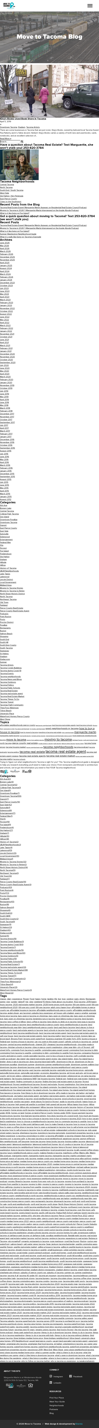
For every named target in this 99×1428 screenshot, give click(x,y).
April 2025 (4, 262)
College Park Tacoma (9, 514)
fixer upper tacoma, (9, 1087)
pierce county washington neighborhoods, (19, 1227)
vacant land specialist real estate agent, (70, 1341)
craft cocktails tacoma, (83, 1056)
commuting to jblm (9, 729)
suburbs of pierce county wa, (34, 1272)
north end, (76, 1201)
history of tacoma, (85, 1107)
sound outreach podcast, (39, 1252)
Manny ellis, (84, 1153)
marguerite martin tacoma (9, 736)
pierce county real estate (25, 743)
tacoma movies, (13, 1298)
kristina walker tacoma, (75, 1141)
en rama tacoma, (88, 1076)
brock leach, (5, 1039)
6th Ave (3, 505)
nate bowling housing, (48, 1193)
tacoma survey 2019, (45, 1321)
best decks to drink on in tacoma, (62, 1021)
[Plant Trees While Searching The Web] (49, 91)
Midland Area (5, 585)
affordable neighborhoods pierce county (17, 725)
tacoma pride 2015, (46, 1304)
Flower (26, 999)
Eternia (63, 1424)
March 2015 (5, 493)
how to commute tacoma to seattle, (71, 1121)
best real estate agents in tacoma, (28, 1030)
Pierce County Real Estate (11, 608)
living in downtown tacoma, (46, 1147)
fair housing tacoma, (47, 1078)
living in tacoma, (18, 1150)
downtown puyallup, (9, 1064)
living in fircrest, (66, 1147)
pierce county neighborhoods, (43, 1221)
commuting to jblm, (41, 1053)
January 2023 (6, 305)
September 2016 (7, 448)
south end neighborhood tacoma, (82, 1252)
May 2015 (4, 488)
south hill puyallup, (75, 1255)
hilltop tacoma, (47, 1107)
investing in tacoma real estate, (52, 1133)
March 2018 (5, 408)
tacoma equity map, (70, 1284)
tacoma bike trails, (8, 1278)
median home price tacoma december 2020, (33, 1164)
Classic (3, 999)
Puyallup (3, 625)
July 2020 (4, 365)
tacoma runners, (28, 1318)
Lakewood (4, 576)
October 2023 (6, 285)
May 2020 (4, 371)
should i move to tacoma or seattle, (32, 1250)
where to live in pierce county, (61, 1358)
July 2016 (4, 454)
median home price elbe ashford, (77, 1158)
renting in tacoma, (57, 1238)
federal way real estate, (78, 1078)
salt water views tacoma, (35, 1244)
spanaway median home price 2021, (47, 1264)
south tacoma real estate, (71, 1261)
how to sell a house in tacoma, (23, 1130)
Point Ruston (5, 616)
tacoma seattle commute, (62, 1318)
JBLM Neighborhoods (9, 571)
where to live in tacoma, (85, 1358)
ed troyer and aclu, (75, 1073)
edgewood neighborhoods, (34, 1076)
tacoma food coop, (47, 1287)
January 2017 (5, 436)
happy (37, 999)
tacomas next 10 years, (25, 1329)
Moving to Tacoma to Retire (12, 591)
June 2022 (4, 317)
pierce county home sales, (30, 1218)
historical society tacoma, (65, 1107)
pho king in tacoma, (50, 1215)
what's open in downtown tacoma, (70, 1355)
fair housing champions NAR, (25, 1078)
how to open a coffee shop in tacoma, (17, 1127)
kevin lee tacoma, (38, 1141)
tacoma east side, (16, 1284)
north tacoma (6, 743)
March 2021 (5, 345)
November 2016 (7, 442)
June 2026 (5, 243)
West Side (4, 193)
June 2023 (4, 291)
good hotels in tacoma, (23, 1098)
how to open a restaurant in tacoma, (50, 1127)
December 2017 (7, 414)
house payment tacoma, (82, 1113)
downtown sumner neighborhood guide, (53, 1064)
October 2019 (6, 388)
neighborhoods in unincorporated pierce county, (21, 1198)
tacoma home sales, (51, 1292)
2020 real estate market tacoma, (28, 1004)
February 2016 (6, 468)
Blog (52, 1413)
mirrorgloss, (61, 1170)
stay (8, 1001)
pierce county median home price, (74, 1218)
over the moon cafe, (86, 1210)
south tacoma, (53, 1258)
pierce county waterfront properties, (54, 1227)
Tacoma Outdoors (8, 682)
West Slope (5, 719)
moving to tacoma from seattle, (28, 1187)
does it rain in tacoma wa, (18, 1061)
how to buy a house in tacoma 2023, (66, 1118)
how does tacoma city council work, (63, 1116)
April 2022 (4, 322)
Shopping (4, 636)
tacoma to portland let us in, (68, 1321)
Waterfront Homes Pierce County (15, 716)
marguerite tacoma (25, 736)
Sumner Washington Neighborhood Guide (18, 234)
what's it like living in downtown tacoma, (37, 1355)
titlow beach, (75, 1338)
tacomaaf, (89, 1327)
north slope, (52, 1204)
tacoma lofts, (67, 1295)
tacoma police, (16, 1304)
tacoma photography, (23, 1301)
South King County (8, 645)
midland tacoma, (30, 1170)
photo (82, 999)
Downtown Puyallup (8, 519)
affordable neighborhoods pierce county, (55, 1010)
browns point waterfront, (35, 1039)
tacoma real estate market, (77, 1309)
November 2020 (7, 357)
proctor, (53, 1232)
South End (4, 639)
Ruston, (83, 1241)
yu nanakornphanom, (86, 1361)
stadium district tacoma (68, 743)
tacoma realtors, (91, 1315)
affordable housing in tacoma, (23, 1010)
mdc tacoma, (31, 1158)
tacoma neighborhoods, (77, 1298)
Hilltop (3, 565)
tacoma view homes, (33, 1324)
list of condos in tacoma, (70, 1144)
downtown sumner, (26, 1064)
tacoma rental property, (10, 1318)
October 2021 (6, 337)
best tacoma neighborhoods (44, 725)
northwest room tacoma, (79, 1207)
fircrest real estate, (49, 1084)
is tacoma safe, (19, 1138)
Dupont (3, 525)
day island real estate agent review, (42, 1059)
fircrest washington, (67, 1084)
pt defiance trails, (38, 1235)
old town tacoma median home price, (24, 1210)
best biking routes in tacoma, (69, 1019)
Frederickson (5, 554)
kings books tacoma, (55, 1141)
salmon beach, (17, 1244)
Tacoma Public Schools (10, 688)
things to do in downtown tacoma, (56, 1332)
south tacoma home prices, (72, 1258)
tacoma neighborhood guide (34, 747)
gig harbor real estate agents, (53, 1096)
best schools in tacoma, (54, 1030)
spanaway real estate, (73, 1264)
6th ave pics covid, (27, 1007)
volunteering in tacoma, (73, 1344)
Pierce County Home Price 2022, (73, 1215)
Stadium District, (56, 1267)
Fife (1, 545)
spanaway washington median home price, (30, 1267)
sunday (14, 1001)
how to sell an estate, (46, 1130)
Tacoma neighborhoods (10, 676)
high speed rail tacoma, (56, 1104)
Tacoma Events (7, 673)
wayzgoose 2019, (35, 1349)
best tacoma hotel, (74, 1030)
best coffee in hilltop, (17, 1021)
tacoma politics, (30, 1304)
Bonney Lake (5, 508)
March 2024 (5, 274)
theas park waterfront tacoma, (27, 1332)
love (64, 999)
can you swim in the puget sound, (50, 1041)
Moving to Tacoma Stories (11, 588)
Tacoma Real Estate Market (12, 696)
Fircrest (3, 548)
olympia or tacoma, (49, 1210)
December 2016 (7, 439)
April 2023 (4, 297)
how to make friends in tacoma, (59, 1124)
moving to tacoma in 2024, (78, 1187)
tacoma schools (19, 759)
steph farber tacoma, (87, 1269)
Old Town (4, 602)
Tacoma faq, (15, 1287)
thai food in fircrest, (66, 1329)
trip (26, 1001)
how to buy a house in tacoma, (36, 1118)
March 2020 (5, 376)
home (43, 999)
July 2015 (4, 482)
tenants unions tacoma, (46, 1329)
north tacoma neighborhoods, (37, 1207)
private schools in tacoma (45, 743)
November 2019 (7, 385)
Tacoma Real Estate (9, 690)
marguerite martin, (20, 1155)
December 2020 (7, 354)
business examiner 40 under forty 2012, (64, 1039)
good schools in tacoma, (73, 1098)
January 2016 (6, 471)
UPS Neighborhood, (20, 1341)
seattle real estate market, (26, 1247)
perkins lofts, (27, 1215)
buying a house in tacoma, (23, 1041)
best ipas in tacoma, (86, 1021)
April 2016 (4, 462)
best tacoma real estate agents (64, 725)
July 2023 (4, 288)
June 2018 (4, 402)
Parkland (3, 605)
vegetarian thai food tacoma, (41, 1344)
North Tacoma (6, 187)
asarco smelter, (82, 1013)
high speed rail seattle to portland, (30, 1104)
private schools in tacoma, (75, 1230)
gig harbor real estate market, (80, 1096)
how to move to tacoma (29, 732)
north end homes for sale (90, 740)
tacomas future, (7, 1329)
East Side (4, 531)
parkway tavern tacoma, (84, 1213)
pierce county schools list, (65, 1224)
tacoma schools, (43, 1318)
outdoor (70, 999)
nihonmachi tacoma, (63, 1201)
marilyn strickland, (78, 1155)
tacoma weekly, (23, 1327)
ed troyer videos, (14, 1076)
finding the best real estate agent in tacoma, (62, 1081)
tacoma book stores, (26, 1278)
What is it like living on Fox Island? (15, 213)
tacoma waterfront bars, (75, 1324)
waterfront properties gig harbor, (84, 1346)
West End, (48, 1349)
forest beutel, (24, 1087)
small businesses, (56, 1250)
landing (50, 999)
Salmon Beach (6, 633)
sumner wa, (69, 1272)
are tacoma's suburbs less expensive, (37, 1013)
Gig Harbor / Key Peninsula (11, 196)
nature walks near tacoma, (70, 1193)
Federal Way (5, 542)
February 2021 (6, 348)
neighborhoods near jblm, (81, 1198)
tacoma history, (15, 1290)
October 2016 (6, 445)
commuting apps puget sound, (55, 1050)
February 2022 (6, 328)
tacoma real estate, (63, 1304)
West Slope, (58, 1349)
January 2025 (6, 265)
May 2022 (4, 320)
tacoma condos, (43, 1281)
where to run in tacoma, (10, 1361)
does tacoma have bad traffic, (43, 1061)
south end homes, (59, 1252)
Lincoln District (6, 579)
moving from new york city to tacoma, (48, 1181)
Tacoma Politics (7, 685)
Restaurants (5, 628)
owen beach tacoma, (9, 1213)
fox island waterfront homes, (82, 1090)
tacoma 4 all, (13, 1275)
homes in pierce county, (69, 1110)
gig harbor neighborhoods (37, 729)
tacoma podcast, (81, 1301)
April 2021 (4, 342)
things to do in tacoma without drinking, (72, 1335)
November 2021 (7, 334)
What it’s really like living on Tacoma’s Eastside (20, 237)
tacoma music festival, (30, 1298)
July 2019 (4, 391)
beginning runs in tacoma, (44, 1019)
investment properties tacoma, (80, 1133)
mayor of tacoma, (17, 1158)
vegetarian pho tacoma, (17, 1344)
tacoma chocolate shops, (62, 1278)
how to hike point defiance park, (30, 1124)
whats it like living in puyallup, (35, 1358)
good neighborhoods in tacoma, (48, 1098)
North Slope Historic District (12, 593)
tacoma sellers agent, (83, 1318)
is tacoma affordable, (55, 1136)
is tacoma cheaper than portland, (79, 1136)
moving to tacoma (58, 739)
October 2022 (6, 311)
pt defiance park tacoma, (19, 1235)
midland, (4, 1170)
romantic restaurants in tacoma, (35, 1241)
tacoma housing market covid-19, (22, 1295)
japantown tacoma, (71, 1138)
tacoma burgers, (43, 1278)
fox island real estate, (23, 1090)
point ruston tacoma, (53, 1230)
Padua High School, (65, 1213)
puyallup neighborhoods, (57, 1235)
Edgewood (5, 537)
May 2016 (4, 459)
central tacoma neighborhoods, (22, 1044)
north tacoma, (90, 1204)
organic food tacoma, (67, 1210)
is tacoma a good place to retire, (31, 1136)
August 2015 (5, 479)
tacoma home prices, (54, 1290)
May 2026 (4, 245)
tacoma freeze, (63, 1287)
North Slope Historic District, (71, 1204)
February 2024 (6, 277)
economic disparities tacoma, (53, 1073)
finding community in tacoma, (29, 1081)
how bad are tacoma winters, (34, 1116)
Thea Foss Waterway (9, 708)
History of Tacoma (8, 568)
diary (9, 999)
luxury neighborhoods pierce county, (24, 1153)
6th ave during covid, (82, 1004)
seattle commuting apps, (87, 1244)
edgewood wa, (74, 1076)
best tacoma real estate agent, (53, 1033)
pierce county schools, (43, 1224)
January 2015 (6, 496)
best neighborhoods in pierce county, (43, 1024)
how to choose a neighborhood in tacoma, (36, 1121)
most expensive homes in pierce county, (26, 1175)
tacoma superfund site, (25, 1321)
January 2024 (6, 280)
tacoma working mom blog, (42, 1327)
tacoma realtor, (77, 1315)
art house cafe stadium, (64, 1013)
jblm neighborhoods (68, 732)
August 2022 (6, 314)
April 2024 (4, 271)
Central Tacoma (7, 184)
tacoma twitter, (87, 1321)
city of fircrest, (84, 1047)
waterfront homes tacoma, (26, 1346)
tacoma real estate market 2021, (37, 1312)
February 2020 (6, 379)
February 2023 (6, 302)
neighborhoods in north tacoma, (29, 1195)
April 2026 (4, 248)
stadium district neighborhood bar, (15, 1269)
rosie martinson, (57, 1241)
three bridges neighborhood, (56, 1338)
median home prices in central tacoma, (70, 1164)
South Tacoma (6, 648)
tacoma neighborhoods (58, 747)
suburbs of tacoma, (55, 1272)
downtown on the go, (84, 1061)
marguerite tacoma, (61, 1155)
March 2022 (5, 325)
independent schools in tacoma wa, (72, 1130)
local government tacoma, (62, 1150)
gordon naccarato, (22, 1101)
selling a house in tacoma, (49, 1247)
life (55, 999)
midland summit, (15, 1170)
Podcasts (4, 613)
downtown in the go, (65, 1061)
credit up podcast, (8, 1059)
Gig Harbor (5, 556)
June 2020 (5, 368)
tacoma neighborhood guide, (53, 1298)
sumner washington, (84, 1272)
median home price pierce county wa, (37, 1161)
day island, (21, 1059)
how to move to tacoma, (84, 1124)
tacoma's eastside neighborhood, (70, 1327)
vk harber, (58, 1344)
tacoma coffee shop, (82, 1278)
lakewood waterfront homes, (46, 1144)
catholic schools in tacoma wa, (78, 1041)
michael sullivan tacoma (38, 736)
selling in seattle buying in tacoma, (76, 1247)
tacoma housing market (16, 747)
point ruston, (38, 1230)
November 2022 (7, 308)
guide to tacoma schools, (71, 1101)
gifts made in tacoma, (66, 1093)
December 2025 (7, 257)
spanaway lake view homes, (18, 1264)
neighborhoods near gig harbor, (56, 1198)
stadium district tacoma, (67, 1269)
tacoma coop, (56, 1281)
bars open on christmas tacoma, (18, 1019)
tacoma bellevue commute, (85, 1275)
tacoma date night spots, (74, 1281)
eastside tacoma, (49, 1070)
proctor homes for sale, (67, 1232)
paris (76, 999)
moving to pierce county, (54, 1184)
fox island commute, (49, 1087)
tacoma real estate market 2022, (67, 1312)
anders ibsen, (14, 1013)
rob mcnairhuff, (14, 1241)
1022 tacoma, (80, 1001)
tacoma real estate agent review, (38, 1307)
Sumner (3, 662)
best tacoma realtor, (52, 1036)
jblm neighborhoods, (9, 1141)
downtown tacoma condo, (29, 1067)
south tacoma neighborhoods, (46, 1261)
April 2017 (4, 428)
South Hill (4, 642)
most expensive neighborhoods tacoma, (45, 1178)
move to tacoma (16, 739)
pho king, (37, 1215)
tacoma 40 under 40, (29, 1275)
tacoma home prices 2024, (29, 1292)
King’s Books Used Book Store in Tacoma (23, 119)
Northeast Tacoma (8, 599)
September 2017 (7, 422)
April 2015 (4, 491)
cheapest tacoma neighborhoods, (62, 1044)
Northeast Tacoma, (59, 1207)
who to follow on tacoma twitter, (36, 1361)
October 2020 (6, 359)
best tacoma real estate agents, (28, 1036)
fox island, (35, 1087)
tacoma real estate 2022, (83, 1304)
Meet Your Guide (57, 1401)
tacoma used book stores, (12, 1324)
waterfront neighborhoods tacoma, (54, 1346)
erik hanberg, (6, 1078)
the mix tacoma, (82, 1329)
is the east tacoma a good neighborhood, (44, 1138)
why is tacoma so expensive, (64, 1361)
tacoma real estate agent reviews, (68, 1307)
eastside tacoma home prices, (71, 1070)
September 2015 (7, 476)
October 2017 (6, 419)
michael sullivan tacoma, (87, 1167)
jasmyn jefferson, (87, 1138)
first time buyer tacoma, (86, 1084)
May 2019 (4, 396)
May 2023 (4, 294)
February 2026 (6, 254)
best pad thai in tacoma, (65, 1027)
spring (2, 1001)
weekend (38, 1001)
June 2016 (4, 456)
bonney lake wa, (88, 1036)
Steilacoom (5, 659)
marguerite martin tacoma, (41, 1155)
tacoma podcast (81, 747)
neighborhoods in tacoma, (87, 1195)
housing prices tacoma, (10, 1116)
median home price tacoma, (66, 1161)
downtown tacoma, (9, 1067)
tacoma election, (32, 1284)
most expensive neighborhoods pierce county (59, 736)
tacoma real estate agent (66, 751)
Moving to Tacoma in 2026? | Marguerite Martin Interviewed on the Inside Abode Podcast (39, 210)
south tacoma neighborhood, (20, 1261)
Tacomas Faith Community (11, 705)
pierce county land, (50, 1218)
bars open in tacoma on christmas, (33, 1016)
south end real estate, (10, 1255)
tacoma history (80, 743)
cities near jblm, (70, 1047)
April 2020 (4, 374)
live (59, 999)
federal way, (61, 1078)
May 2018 (4, 405)
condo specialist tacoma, (34, 1056)
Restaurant (90, 999)
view (31, 1001)
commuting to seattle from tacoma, (66, 1053)
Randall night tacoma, (77, 1235)
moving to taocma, (50, 1190)
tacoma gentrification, (80, 1287)
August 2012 (5, 499)
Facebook (77, 1376)
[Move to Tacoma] (9, 6)
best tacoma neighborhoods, (26, 1033)
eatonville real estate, (30, 1073)
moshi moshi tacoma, (76, 1170)
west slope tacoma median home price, (17, 1352)
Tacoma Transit (7, 702)
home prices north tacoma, (23, 1110)
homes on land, (18, 1113)
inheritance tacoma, (29, 1133)
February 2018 (6, 411)
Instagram (58, 1376)
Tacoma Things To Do (9, 699)
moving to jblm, (36, 1184)
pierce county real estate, (68, 1221)
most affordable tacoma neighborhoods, (51, 1173)
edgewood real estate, (57, 1076)
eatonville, (89, 1070)
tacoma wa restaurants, (53, 1324)
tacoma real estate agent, (11, 1307)
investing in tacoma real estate (49, 732)
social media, (22, 1252)
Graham (3, 559)
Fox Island (4, 551)
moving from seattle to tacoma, (14, 1184)
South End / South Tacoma (11, 190)
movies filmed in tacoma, (19, 1181)
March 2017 (5, 431)
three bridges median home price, (29, 1338)
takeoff (21, 1001)
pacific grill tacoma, (47, 1213)
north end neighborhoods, (19, 1204)
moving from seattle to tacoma (35, 740)
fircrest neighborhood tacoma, (26, 1084)
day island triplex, (66, 1059)
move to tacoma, (71, 1178)
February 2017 (6, 434)
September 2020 (7, 362)
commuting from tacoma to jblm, (83, 1050)
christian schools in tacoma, (20, 1047)
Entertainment (6, 539)
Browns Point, (17, 1039)
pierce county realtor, (23, 1224)
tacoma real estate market (60, 756)
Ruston (3, 631)
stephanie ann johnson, (10, 1272)
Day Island (4, 516)
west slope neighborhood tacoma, (79, 1349)
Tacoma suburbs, (7, 1321)
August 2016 (5, 451)
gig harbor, (80, 1093)
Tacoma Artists (33, 127)
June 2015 (4, 485)
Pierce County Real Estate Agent (14, 611)
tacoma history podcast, (33, 1290)
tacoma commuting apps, (24, 1281)
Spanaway (4, 651)
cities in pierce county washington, (47, 1047)
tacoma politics (13, 752)
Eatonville (4, 534)
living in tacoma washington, (38, 1150)
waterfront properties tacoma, (13, 1349)
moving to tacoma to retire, (29, 1190)
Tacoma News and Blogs (11, 679)
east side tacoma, (21, 1070)
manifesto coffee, (71, 1153)
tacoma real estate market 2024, (28, 1315)
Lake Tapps (5, 574)
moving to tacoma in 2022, (54, 1187)
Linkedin (57, 1383)
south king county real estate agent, (30, 1258)
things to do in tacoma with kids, (40, 1335)
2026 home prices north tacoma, (58, 1004)
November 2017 (7, 417)
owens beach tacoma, (29, 1213)
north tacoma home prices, (12, 1207)
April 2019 (4, 399)
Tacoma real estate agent (11, 693)
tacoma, (4, 1275)
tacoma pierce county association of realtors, (53, 1301)
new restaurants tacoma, (42, 1201)
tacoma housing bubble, (70, 1292)
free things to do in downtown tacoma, (38, 1093)
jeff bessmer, (24, 1141)
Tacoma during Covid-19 (10, 670)
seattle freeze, (7, 1247)
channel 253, (41, 1044)
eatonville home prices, (10, 1073)
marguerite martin (85, 732)
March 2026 (5, 251)
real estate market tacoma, (22, 1238)
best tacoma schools (84, 725)
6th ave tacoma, (43, 1007)
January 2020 (6, 382)
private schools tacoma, (38, 1232)
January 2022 (6, 331)
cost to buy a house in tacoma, (59, 1056)
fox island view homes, (59, 1090)
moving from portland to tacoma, (79, 1181)
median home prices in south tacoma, (43, 1167)
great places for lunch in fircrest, (45, 1101)
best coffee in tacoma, (37, 1021)
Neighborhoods (57, 1405)
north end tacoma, (39, 1204)
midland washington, (47, 1170)
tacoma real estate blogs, (25, 1309)
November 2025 (7, 260)
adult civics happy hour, (61, 1007)
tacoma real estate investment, (51, 1309)
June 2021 (4, 339)
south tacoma (57, 743)
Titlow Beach (5, 710)
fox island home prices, (68, 1087)
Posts (2, 619)
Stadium (21, 127)
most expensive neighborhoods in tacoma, (63, 1175)
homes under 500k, (63, 1113)
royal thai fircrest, (72, 1241)
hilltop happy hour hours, (78, 1104)
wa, (85, 1344)
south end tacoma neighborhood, (52, 1255)
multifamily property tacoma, (72, 1190)
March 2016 (5, 465)
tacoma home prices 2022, (76, 1290)
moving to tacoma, (73, 1184)
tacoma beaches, (65, 1275)
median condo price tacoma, (50, 1158)
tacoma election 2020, (50, 1284)
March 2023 (5, 299)
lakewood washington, (23, 1144)
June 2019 (4, 394)
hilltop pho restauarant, (30, 1107)
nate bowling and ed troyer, (26, 1193)
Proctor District (7, 622)
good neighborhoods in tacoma (62, 728)
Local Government (8, 582)
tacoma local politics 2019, (49, 1295)
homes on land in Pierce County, (39, 1113)
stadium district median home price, (80, 1267)
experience (17, 999)
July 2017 (4, 425)
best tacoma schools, (71, 1036)
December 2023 (7, 282)
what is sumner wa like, (45, 1352)
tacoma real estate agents (32, 756)
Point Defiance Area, (23, 1230)
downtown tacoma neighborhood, (56, 1067)
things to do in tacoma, (82, 1332)
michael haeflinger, (68, 1167)
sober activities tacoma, (74, 1250)
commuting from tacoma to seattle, (16, 1053)
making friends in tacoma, (51, 1153)
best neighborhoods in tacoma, (74, 1024)
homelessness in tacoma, (46, 1110)
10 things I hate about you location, (58, 1001)
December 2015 (7, 473)
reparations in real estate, (77, 1238)
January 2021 (5, 351)
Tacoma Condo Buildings (11, 668)
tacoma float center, (30, 1287)
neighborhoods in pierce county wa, (60, 1195)
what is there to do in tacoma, (69, 1352)
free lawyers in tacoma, (10, 1093)
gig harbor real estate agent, (27, 1096)
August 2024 (6, 268)
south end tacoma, (28, 1255)
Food (32, 999)
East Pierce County (8, 198)
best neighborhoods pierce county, (38, 1027)
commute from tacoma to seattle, (26, 1050)
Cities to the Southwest (10, 201)
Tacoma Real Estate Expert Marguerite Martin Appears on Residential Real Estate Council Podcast (43, 207)
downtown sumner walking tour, (85, 1064)
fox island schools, (41, 1090)
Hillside (3, 562)
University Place (7, 713)
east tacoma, (35, 1070)
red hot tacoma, (42, 1238)
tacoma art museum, (48, 1275)
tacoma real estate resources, (56, 1315)
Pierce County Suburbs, (87, 1224)
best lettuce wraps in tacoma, (13, 1024)
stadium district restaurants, (43, 1269)
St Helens (4, 653)
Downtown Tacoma (8, 127)
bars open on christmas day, (61, 1016)
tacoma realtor (6, 759)
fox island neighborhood (22, 729)
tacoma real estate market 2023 (85, 756)
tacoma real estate (32, 752)
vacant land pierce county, (41, 1341)
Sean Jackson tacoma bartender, (61, 1244)
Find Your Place (57, 1397)
